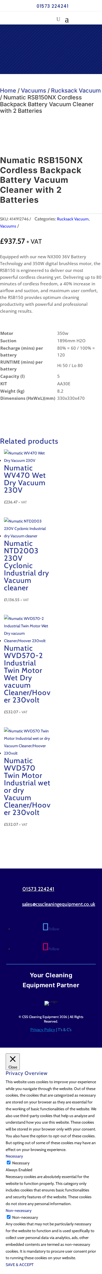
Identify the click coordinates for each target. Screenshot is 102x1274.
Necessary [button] (14, 1156)
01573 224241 (53, 6)
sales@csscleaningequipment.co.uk (58, 904)
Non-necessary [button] (18, 1210)
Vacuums (33, 90)
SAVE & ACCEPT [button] (20, 1264)
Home (8, 90)
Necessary (20, 1163)
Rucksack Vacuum (76, 90)
